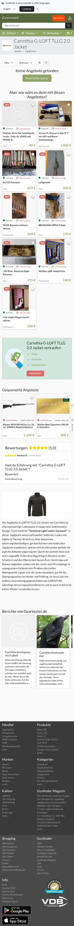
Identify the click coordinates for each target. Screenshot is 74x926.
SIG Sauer (7, 767)
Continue (26, 8)
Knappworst (8, 733)
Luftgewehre (43, 774)
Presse (40, 869)
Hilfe (39, 843)
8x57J (5, 809)
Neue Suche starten (37, 78)
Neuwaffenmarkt (10, 866)
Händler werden (45, 846)
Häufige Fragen (9, 901)
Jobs (39, 863)
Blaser (5, 771)
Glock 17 (41, 736)
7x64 (4, 805)
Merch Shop (43, 873)
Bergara (6, 781)
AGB (4, 884)
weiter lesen (35, 455)
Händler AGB (8, 888)
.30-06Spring (8, 799)
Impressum (7, 898)
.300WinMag (8, 802)
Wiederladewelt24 (11, 746)
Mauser (6, 764)
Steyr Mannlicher (10, 774)
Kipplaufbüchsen (45, 767)
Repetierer (42, 764)
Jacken (17, 51)
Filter (6, 62)
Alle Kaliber (7, 856)
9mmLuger (7, 812)
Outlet (5, 863)
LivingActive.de (9, 736)
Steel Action (8, 777)
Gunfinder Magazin (46, 860)
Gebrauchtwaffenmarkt (13, 869)
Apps (39, 866)
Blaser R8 (41, 729)
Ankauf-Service (44, 856)
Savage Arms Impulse (47, 749)
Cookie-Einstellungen (12, 894)
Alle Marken (8, 843)
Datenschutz (8, 891)
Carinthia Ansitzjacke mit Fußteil (17, 653)
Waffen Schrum (9, 739)
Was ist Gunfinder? (46, 850)
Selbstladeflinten (45, 771)
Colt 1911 (42, 742)
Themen (6, 860)
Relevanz (23, 62)
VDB (4, 742)
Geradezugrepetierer (47, 781)
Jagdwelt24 (8, 729)
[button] (68, 18)
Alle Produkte (8, 850)
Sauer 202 (42, 733)
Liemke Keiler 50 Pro (47, 739)
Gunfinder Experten (46, 853)
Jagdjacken (30, 51)
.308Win (6, 795)
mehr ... (5, 749)
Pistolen (41, 777)
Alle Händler (8, 853)
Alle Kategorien (9, 846)
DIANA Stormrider (46, 746)
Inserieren (59, 18)
